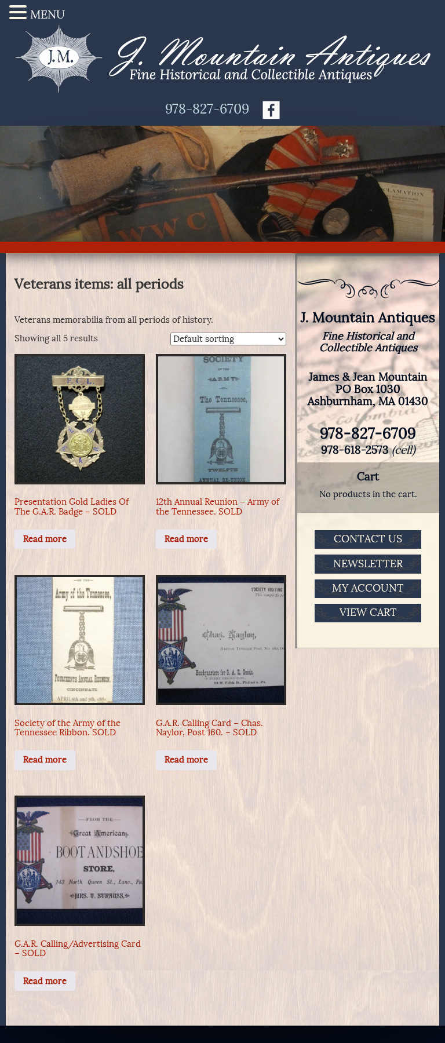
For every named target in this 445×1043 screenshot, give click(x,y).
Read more (45, 539)
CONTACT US (368, 539)
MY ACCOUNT (368, 588)
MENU (47, 14)
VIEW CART (368, 612)
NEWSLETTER (368, 563)
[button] (19, 12)
